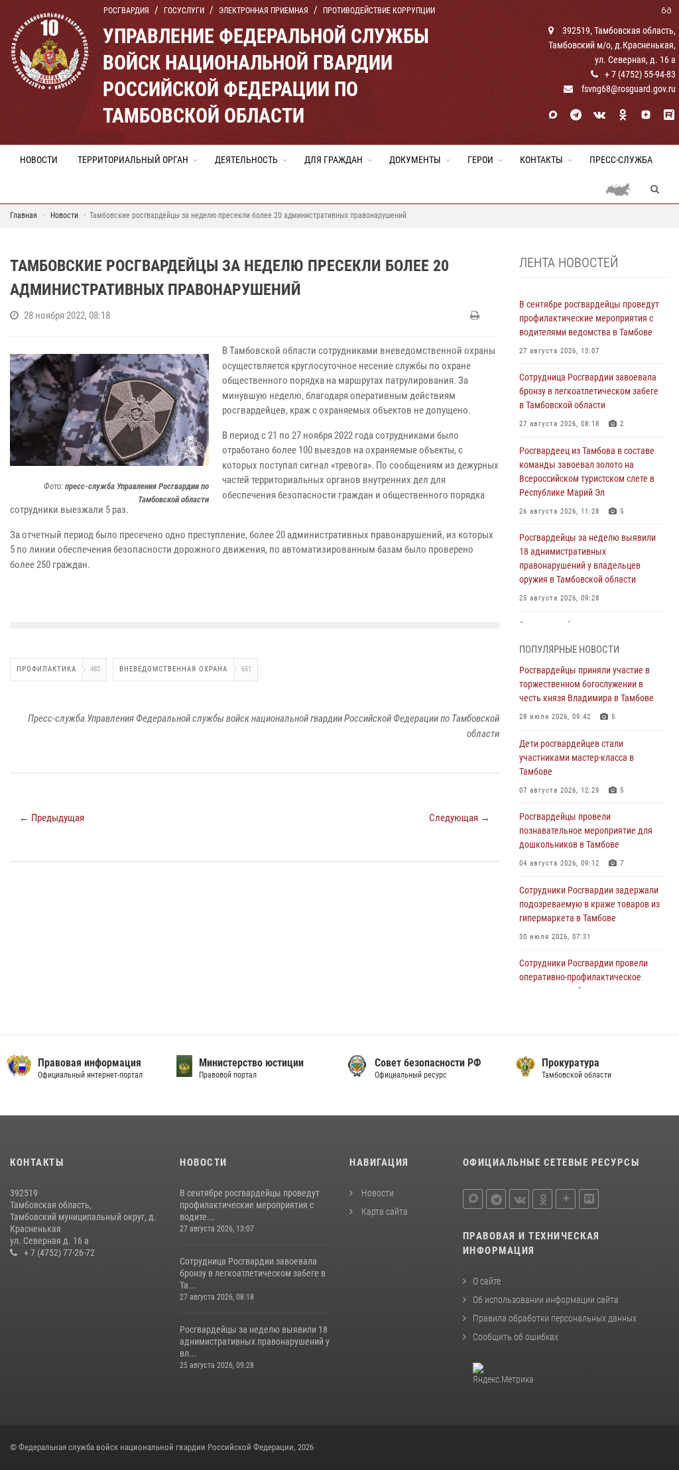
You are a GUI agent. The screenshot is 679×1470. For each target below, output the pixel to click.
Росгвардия (126, 10)
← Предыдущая (51, 818)
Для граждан (333, 159)
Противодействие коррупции (379, 10)
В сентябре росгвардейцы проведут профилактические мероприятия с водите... (250, 1205)
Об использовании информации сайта (546, 1299)
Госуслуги (184, 10)
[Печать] (476, 315)
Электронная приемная (263, 10)
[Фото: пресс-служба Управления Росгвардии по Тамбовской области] (109, 409)
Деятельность (246, 159)
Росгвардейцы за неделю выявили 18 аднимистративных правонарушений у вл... (255, 1341)
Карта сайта (383, 1211)
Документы (415, 159)
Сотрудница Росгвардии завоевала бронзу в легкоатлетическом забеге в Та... (253, 1273)
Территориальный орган (133, 159)
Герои (480, 159)
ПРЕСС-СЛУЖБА (620, 159)
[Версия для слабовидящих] (668, 9)
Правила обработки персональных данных (555, 1318)
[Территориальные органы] (623, 188)
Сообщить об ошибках (515, 1336)
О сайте (487, 1281)
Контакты (541, 159)
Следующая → (459, 818)
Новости (39, 159)
